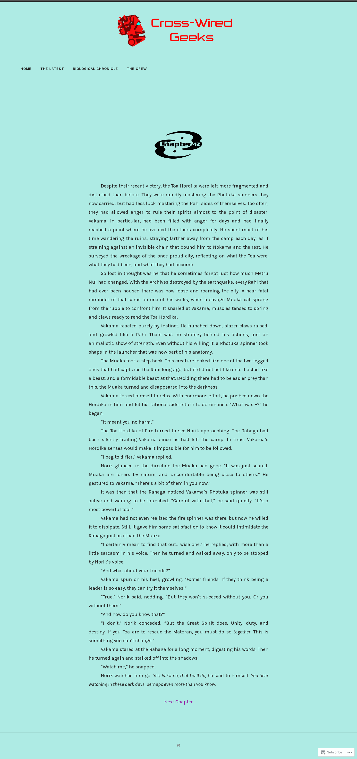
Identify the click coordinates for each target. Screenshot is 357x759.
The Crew (137, 69)
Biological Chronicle (95, 69)
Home (26, 69)
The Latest (52, 69)
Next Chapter (178, 702)
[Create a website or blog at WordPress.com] (178, 746)
